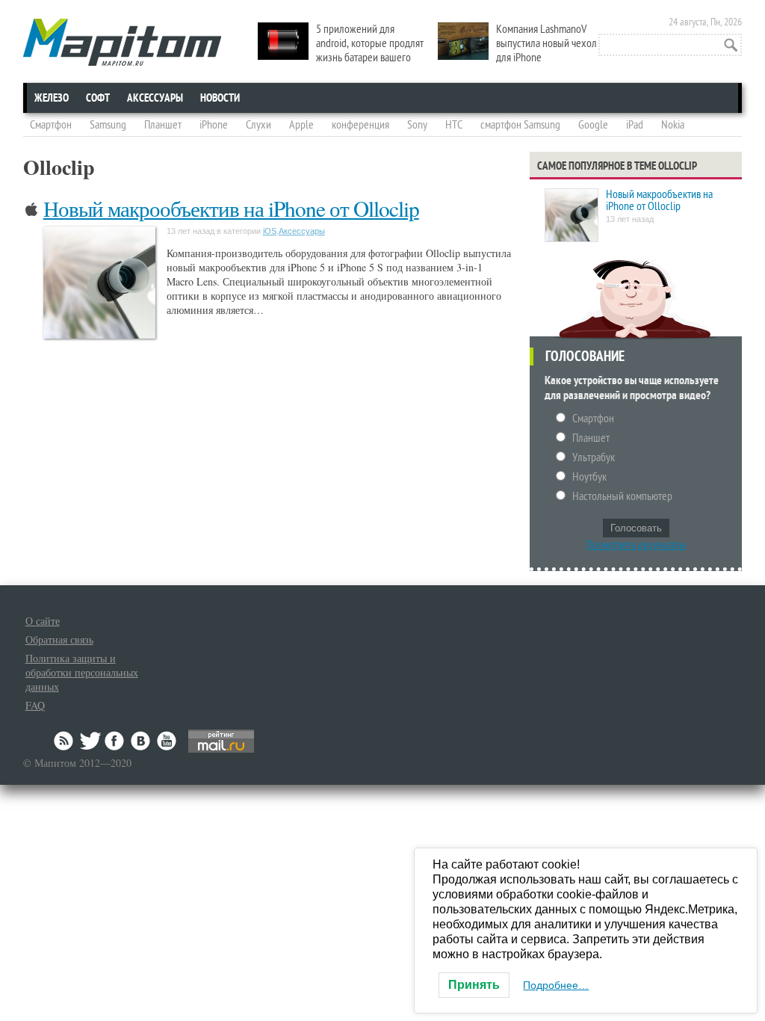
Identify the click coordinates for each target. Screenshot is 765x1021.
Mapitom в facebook (116, 740)
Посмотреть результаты (636, 545)
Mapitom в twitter (90, 740)
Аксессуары (155, 98)
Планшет (163, 125)
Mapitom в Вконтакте (141, 740)
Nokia (672, 125)
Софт (98, 98)
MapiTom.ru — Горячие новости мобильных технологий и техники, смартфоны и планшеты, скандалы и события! (122, 42)
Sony (417, 125)
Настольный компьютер (622, 496)
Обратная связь (59, 639)
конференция (360, 125)
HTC (453, 125)
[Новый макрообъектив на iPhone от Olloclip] (571, 216)
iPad (634, 125)
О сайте (42, 621)
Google (593, 125)
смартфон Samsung (520, 125)
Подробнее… (556, 985)
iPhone (213, 125)
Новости (220, 98)
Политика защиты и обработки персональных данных (81, 672)
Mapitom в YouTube (166, 740)
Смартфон (51, 125)
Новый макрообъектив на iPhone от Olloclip (231, 208)
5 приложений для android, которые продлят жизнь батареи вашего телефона (341, 50)
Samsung (108, 125)
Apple (301, 125)
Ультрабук (593, 457)
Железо (51, 98)
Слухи (258, 125)
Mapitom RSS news (65, 740)
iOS (269, 230)
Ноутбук (589, 477)
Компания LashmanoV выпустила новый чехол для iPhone (546, 43)
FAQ (35, 705)
